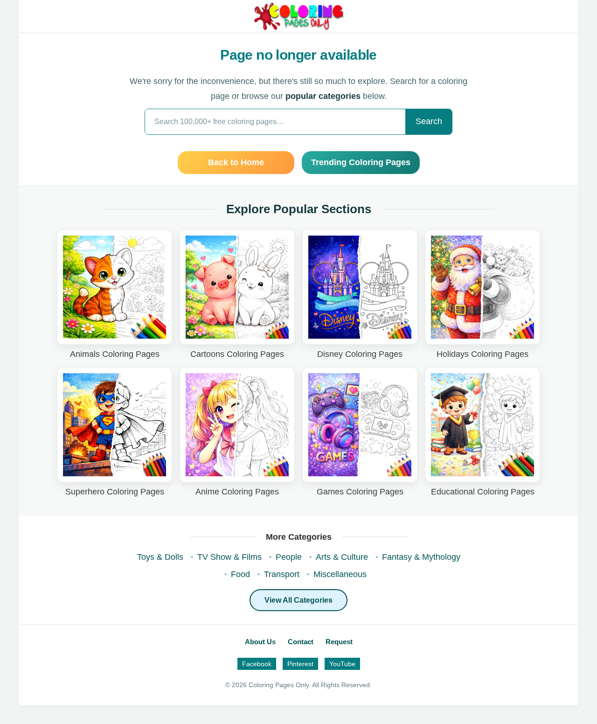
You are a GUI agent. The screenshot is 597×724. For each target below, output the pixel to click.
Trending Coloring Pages (360, 162)
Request (339, 642)
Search (429, 121)
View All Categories (298, 600)
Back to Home (236, 162)
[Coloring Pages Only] (298, 16)
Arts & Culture (342, 557)
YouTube (342, 664)
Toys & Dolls (160, 557)
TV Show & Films (229, 557)
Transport (281, 574)
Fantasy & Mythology (421, 557)
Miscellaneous (340, 574)
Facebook (256, 664)
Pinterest (300, 664)
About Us (260, 642)
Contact (300, 642)
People (289, 557)
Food (240, 574)
